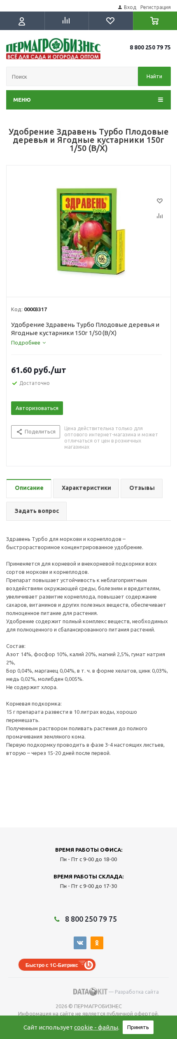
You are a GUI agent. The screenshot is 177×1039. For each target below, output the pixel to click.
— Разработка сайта (133, 992)
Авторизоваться (37, 408)
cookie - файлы (96, 1027)
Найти (154, 76)
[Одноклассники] (97, 942)
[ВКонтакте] (80, 942)
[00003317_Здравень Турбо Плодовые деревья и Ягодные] (88, 229)
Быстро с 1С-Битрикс (52, 965)
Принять (138, 1027)
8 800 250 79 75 (150, 47)
